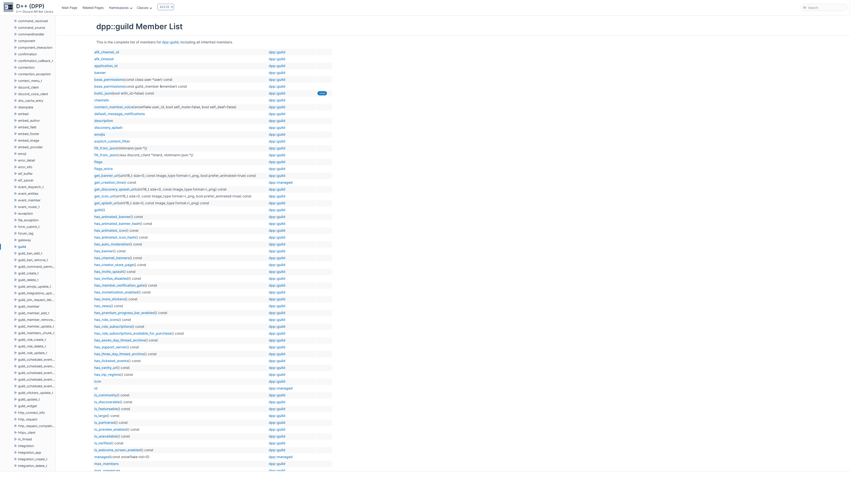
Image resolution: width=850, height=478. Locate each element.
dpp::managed (281, 182)
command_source (31, 27)
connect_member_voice (113, 107)
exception (25, 213)
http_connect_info (31, 412)
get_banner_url (106, 175)
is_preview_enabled (110, 429)
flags (98, 162)
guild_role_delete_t (32, 346)
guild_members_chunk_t (36, 333)
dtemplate (25, 107)
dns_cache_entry (30, 100)
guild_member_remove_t (36, 320)
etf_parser (25, 180)
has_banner (103, 251)
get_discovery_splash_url (114, 189)
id (95, 388)
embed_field (27, 127)
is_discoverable (107, 402)
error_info (25, 167)
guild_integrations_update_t (38, 293)
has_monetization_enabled (116, 292)
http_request (27, 419)
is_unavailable (105, 436)
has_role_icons (106, 320)
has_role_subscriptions (113, 326)
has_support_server (110, 347)
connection (26, 67)
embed (23, 114)
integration (26, 446)
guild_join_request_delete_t (38, 300)
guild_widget (27, 406)
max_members (106, 464)
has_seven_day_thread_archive (119, 340)
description (103, 121)
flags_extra (103, 169)
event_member (29, 200)
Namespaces (119, 8)
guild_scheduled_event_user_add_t (44, 379)
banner (100, 73)
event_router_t (29, 207)
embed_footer (28, 134)
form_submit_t (29, 227)
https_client (26, 432)
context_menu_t (30, 81)
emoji (22, 154)
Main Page (69, 8)
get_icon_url (104, 196)
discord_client (28, 87)
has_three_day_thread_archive (119, 354)
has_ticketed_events (111, 361)
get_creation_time (109, 182)
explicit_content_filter (112, 141)
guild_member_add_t (33, 313)
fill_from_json (105, 148)
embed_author (29, 120)
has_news (102, 306)
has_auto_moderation (111, 244)
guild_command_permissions (40, 266)
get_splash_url (106, 203)
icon (97, 381)
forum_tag (25, 233)
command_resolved (33, 21)
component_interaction (35, 47)
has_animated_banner (112, 217)
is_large (100, 416)
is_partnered (104, 422)
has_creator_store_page (114, 265)
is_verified (102, 443)
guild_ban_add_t (30, 253)
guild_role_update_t (32, 353)
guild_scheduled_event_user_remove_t (47, 386)
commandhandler (31, 34)
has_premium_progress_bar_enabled (124, 313)
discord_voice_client (33, 94)
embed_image (28, 140)
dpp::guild (170, 42)
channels (101, 100)
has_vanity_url (105, 368)
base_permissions (109, 79)
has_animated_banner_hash (117, 224)
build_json (102, 93)
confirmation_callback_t (35, 61)
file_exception (28, 220)
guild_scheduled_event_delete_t (41, 366)
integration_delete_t (32, 466)
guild (22, 247)
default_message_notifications (119, 114)
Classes (143, 8)
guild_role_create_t (32, 339)
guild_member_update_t (36, 326)
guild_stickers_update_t (35, 393)
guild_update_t (29, 399)
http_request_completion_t (38, 426)
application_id (106, 66)
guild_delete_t (28, 280)
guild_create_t (28, 273)
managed (102, 457)
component (26, 41)
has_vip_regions (107, 374)
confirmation (27, 54)
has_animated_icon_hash (114, 237)
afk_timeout (104, 59)
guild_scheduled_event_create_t (42, 359)
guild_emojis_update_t (34, 286)
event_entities (28, 193)
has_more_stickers (109, 299)
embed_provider (30, 147)
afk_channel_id (106, 52)
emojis (99, 134)
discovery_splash (108, 127)
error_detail (26, 160)
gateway (24, 240)
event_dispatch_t (31, 187)
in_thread (25, 439)
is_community (105, 395)
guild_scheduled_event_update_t (42, 373)
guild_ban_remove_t (33, 260)
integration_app (29, 452)
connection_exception (34, 74)
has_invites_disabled (111, 278)
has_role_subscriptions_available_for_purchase (132, 333)
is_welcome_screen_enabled (117, 450)
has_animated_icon (110, 230)
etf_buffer (25, 173)
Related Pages (93, 8)
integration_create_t (32, 459)
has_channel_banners (111, 258)
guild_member (28, 306)
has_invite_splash (108, 272)
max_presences (107, 470)
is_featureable (106, 409)
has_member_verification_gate (119, 285)
